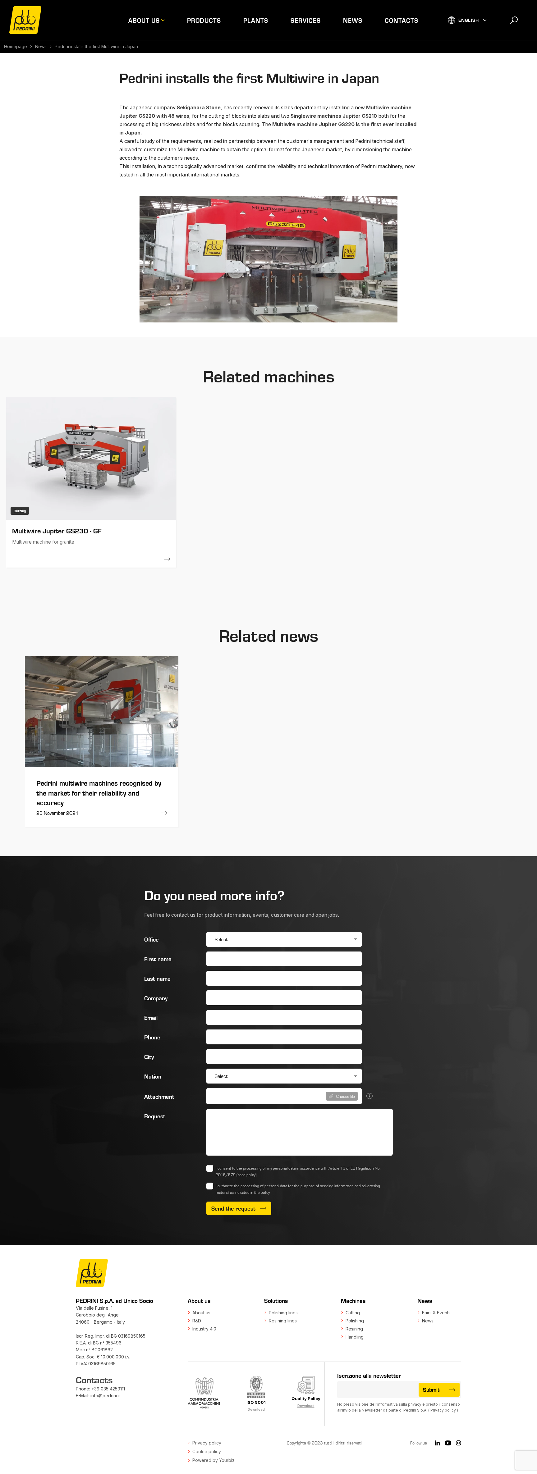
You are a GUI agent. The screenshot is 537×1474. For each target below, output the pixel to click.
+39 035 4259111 (108, 1388)
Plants (255, 20)
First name (158, 959)
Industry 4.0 (204, 1328)
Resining (354, 1328)
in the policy (260, 1192)
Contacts (401, 20)
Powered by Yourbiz (213, 1460)
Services (306, 20)
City (149, 1056)
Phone (152, 1037)
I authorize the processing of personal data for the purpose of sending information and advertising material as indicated (298, 1189)
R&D (196, 1320)
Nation (152, 1076)
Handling (355, 1336)
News (352, 20)
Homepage (15, 46)
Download (256, 1409)
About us (144, 20)
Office (151, 939)
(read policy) (246, 1174)
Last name (157, 978)
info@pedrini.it (105, 1395)
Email (151, 1017)
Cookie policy (206, 1451)
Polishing (355, 1320)
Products (204, 20)
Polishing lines (283, 1312)
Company (156, 998)
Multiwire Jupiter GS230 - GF (57, 530)
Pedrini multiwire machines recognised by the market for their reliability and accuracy (98, 792)
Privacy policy (443, 1410)
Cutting (353, 1312)
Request (154, 1116)
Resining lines (283, 1320)
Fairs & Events (436, 1312)
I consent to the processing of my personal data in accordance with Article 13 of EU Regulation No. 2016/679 (298, 1171)
